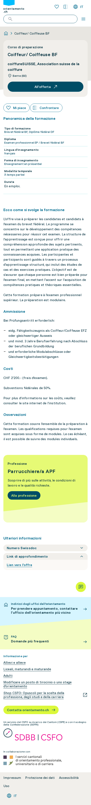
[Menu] (83, 19)
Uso (6, 786)
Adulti (7, 676)
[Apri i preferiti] (56, 7)
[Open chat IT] (81, 587)
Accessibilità (69, 778)
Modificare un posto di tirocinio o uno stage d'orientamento (37, 684)
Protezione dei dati (40, 778)
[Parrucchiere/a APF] (45, 488)
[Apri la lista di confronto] (65, 7)
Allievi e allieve (14, 663)
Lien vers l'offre (19, 565)
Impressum (12, 778)
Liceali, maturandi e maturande (27, 669)
